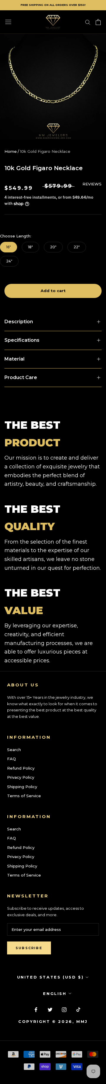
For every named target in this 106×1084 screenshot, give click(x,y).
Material (14, 359)
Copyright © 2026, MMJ (53, 1021)
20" (53, 247)
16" (8, 247)
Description (18, 321)
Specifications (21, 340)
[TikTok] (78, 1009)
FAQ (11, 758)
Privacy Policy (20, 777)
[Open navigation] (8, 22)
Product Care (20, 377)
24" (9, 261)
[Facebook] (36, 1009)
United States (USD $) (50, 977)
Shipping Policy (22, 786)
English (54, 993)
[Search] (87, 21)
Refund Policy (20, 768)
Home (10, 151)
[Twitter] (50, 1009)
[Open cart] (98, 22)
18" (30, 247)
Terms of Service (24, 795)
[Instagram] (64, 1009)
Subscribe (29, 948)
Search (14, 749)
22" (77, 247)
